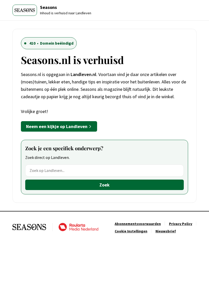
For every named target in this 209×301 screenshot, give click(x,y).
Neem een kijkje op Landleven (56, 126)
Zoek (104, 185)
